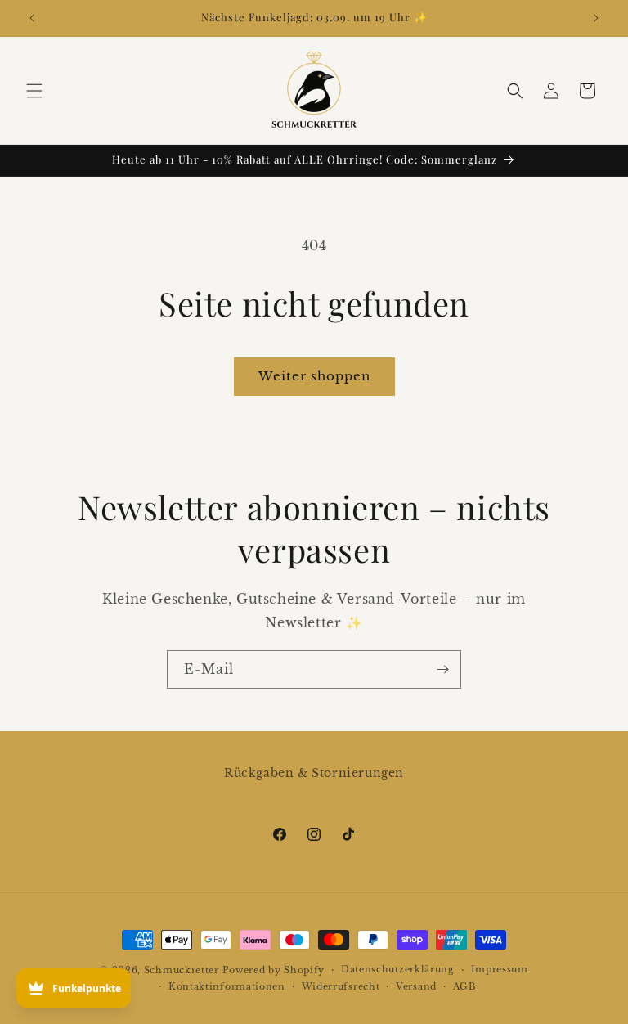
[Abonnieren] (442, 669)
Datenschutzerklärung (398, 969)
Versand (416, 986)
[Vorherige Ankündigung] (32, 18)
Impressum (499, 969)
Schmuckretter (181, 970)
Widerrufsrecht (341, 986)
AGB (464, 986)
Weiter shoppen (314, 376)
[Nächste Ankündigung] (596, 18)
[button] (34, 91)
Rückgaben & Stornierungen (314, 773)
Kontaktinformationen (226, 986)
